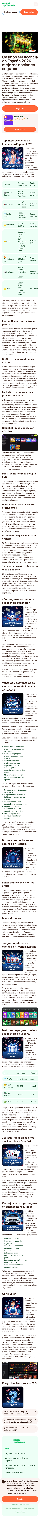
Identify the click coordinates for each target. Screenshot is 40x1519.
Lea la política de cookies (17, 1493)
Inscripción (29, 12)
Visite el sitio (20, 129)
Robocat (18, 116)
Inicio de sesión (10, 12)
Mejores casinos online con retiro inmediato (20, 1466)
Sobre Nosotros (28, 1508)
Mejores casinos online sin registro (16, 1459)
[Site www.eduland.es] (9, 4)
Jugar (18, 108)
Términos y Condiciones (20, 1504)
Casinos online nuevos (15, 1472)
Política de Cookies (13, 1508)
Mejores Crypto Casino (15, 1453)
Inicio (7, 1448)
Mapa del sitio (20, 1512)
